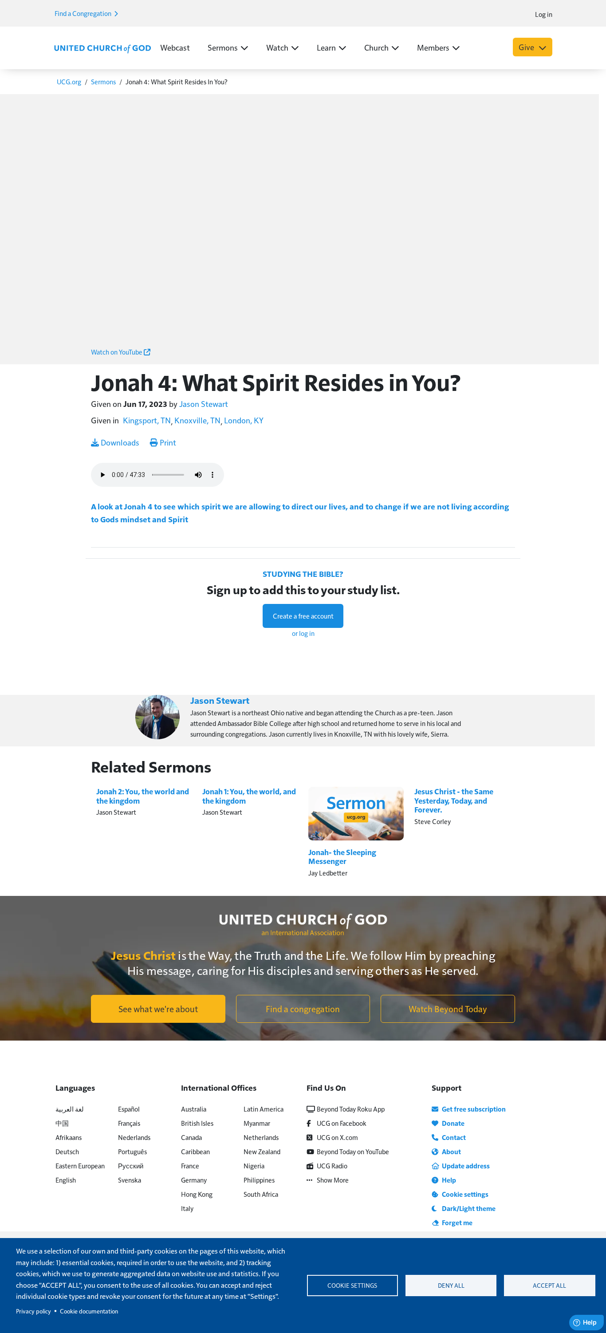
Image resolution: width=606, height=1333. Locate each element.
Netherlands (261, 1137)
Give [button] (527, 47)
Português (132, 1151)
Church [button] (376, 47)
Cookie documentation (89, 1311)
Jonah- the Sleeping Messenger (342, 856)
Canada (191, 1137)
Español (129, 1108)
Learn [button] (326, 47)
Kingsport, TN (147, 420)
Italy (187, 1208)
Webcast (175, 47)
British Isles (197, 1123)
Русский (130, 1165)
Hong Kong (196, 1194)
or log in (303, 633)
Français (129, 1123)
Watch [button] (277, 47)
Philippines (259, 1179)
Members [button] (433, 47)
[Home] (102, 48)
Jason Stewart (203, 403)
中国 (62, 1123)
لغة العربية (69, 1108)
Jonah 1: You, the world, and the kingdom (249, 795)
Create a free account (303, 615)
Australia (193, 1108)
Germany (194, 1179)
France (190, 1165)
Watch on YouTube (117, 351)
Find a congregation (303, 1008)
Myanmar (257, 1123)
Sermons (103, 81)
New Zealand (262, 1151)
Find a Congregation (84, 13)
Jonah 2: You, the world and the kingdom (142, 795)
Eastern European (80, 1165)
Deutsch (67, 1151)
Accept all (549, 1285)
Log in (543, 14)
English (65, 1179)
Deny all (451, 1285)
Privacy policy (33, 1311)
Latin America (263, 1108)
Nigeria (254, 1165)
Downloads (119, 442)
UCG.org (69, 81)
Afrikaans (68, 1137)
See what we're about (158, 1008)
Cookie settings (352, 1285)
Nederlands (134, 1137)
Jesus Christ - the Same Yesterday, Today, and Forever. (453, 800)
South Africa (261, 1194)
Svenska (129, 1179)
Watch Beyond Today (448, 1008)
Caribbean (195, 1151)
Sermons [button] (223, 47)
